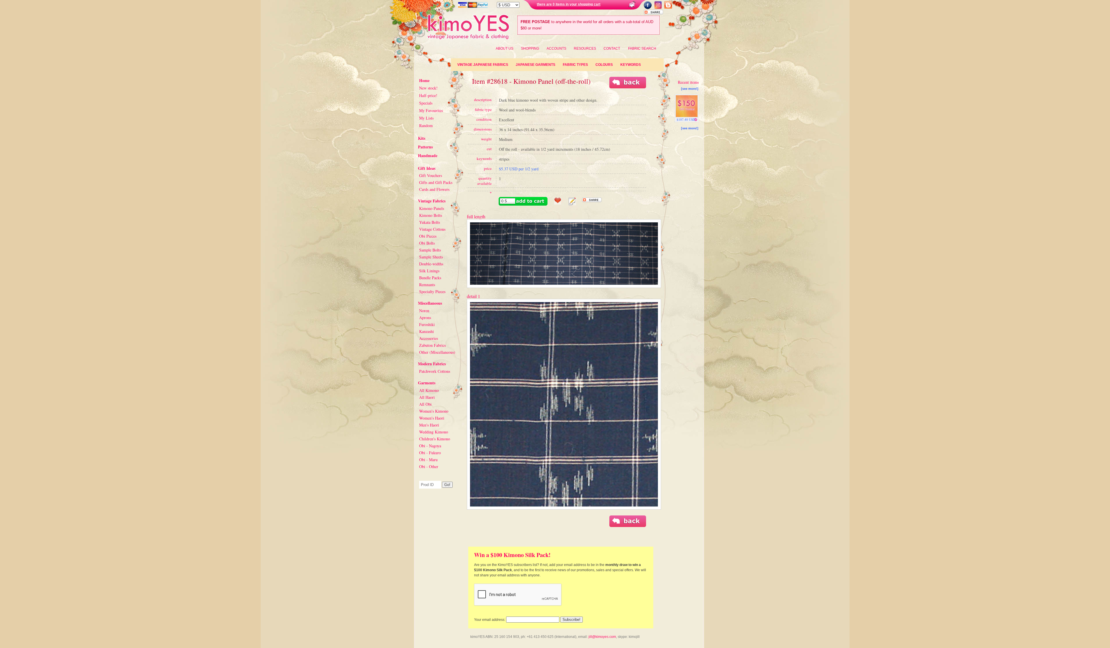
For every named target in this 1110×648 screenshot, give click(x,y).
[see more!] (689, 88)
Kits (421, 138)
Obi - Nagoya (430, 445)
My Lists (426, 118)
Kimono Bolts (430, 215)
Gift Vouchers (430, 175)
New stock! (428, 88)
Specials (425, 103)
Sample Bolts (430, 250)
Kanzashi (426, 331)
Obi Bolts (427, 243)
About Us (504, 48)
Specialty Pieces (432, 291)
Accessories (428, 338)
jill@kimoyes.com (602, 637)
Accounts (556, 48)
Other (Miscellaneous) (437, 352)
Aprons (425, 317)
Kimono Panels (431, 208)
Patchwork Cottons (434, 371)
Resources (585, 48)
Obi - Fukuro (430, 452)
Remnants (427, 284)
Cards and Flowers (434, 189)
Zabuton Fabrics (432, 345)
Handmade (427, 155)
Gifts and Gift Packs (435, 182)
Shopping (530, 48)
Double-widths (431, 264)
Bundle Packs (430, 277)
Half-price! (428, 95)
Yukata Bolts (429, 222)
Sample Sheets (431, 257)
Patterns (425, 147)
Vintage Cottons (432, 229)
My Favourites (431, 110)
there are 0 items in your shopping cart (568, 4)
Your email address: (489, 620)
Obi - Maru (428, 459)
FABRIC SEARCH (642, 48)
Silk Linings (429, 270)
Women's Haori (431, 418)
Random (426, 125)
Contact (612, 48)
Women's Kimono (433, 411)
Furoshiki (427, 324)
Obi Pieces (427, 236)
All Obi (425, 404)
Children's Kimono (434, 439)
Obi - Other (428, 466)
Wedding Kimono (433, 432)
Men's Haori (429, 425)
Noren (424, 310)
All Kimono (429, 390)
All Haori (427, 397)
